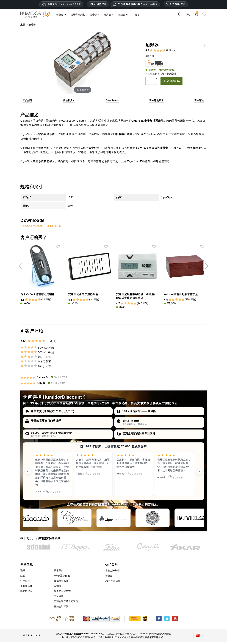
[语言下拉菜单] (200, 635)
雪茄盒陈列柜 (112, 570)
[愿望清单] (204, 15)
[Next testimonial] (199, 471)
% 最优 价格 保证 (175, 4)
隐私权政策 (26, 591)
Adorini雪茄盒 (112, 580)
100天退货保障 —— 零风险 (139, 411)
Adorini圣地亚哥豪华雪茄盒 (181, 294)
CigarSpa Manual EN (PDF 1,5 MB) (42, 225)
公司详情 (58, 596)
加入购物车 (171, 81)
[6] (158, 50)
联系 (22, 570)
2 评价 (170, 50)
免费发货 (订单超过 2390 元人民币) (52, 411)
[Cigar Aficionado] (35, 518)
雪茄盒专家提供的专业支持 (138, 433)
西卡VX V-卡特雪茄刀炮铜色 (37, 294)
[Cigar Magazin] (152, 518)
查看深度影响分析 (153, 637)
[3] (171, 300)
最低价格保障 (130, 420)
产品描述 (27, 100)
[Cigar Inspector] (113, 518)
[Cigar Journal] (74, 518)
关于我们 (58, 570)
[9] (85, 300)
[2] (151, 50)
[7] (159, 50)
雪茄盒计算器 (61, 606)
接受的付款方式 (62, 591)
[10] (44, 341)
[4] (155, 50)
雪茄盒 (109, 575)
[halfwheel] (192, 518)
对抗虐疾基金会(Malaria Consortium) (84, 633)
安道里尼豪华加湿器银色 (83, 294)
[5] (34, 341)
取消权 (57, 586)
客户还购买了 (156, 100)
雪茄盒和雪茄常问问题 (66, 601)
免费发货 (64, 4)
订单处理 (25, 580)
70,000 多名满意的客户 (137, 4)
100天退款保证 (62, 575)
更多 (137, 14)
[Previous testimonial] (27, 471)
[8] (161, 50)
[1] (120, 303)
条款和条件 (26, 586)
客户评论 (199, 100)
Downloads (112, 100)
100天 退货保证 (98, 4)
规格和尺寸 (69, 100)
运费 (22, 575)
